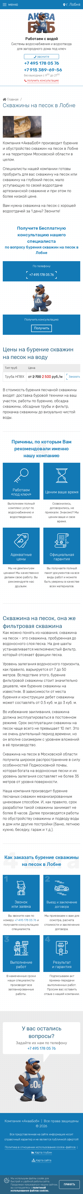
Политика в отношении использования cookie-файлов (40, 1147)
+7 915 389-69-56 (43, 69)
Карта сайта (43, 1160)
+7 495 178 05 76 (41, 63)
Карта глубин (43, 1152)
